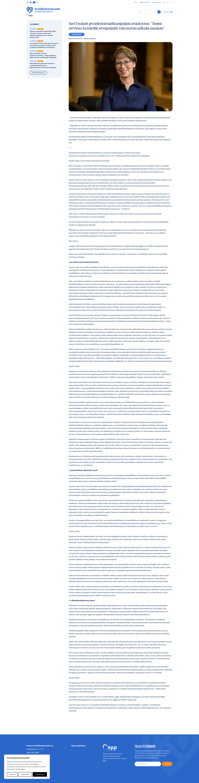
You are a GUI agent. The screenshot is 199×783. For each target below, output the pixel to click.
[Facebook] (31, 2)
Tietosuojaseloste (78, 745)
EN (167, 2)
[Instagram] (27, 2)
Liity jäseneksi (156, 2)
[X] (37, 2)
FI (164, 2)
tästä (104, 761)
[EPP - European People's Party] (30, 15)
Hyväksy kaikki (39, 774)
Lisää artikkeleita (38, 73)
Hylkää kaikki (25, 774)
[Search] (159, 12)
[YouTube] (34, 2)
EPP (135, 2)
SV (171, 2)
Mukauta (12, 774)
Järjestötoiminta (144, 2)
